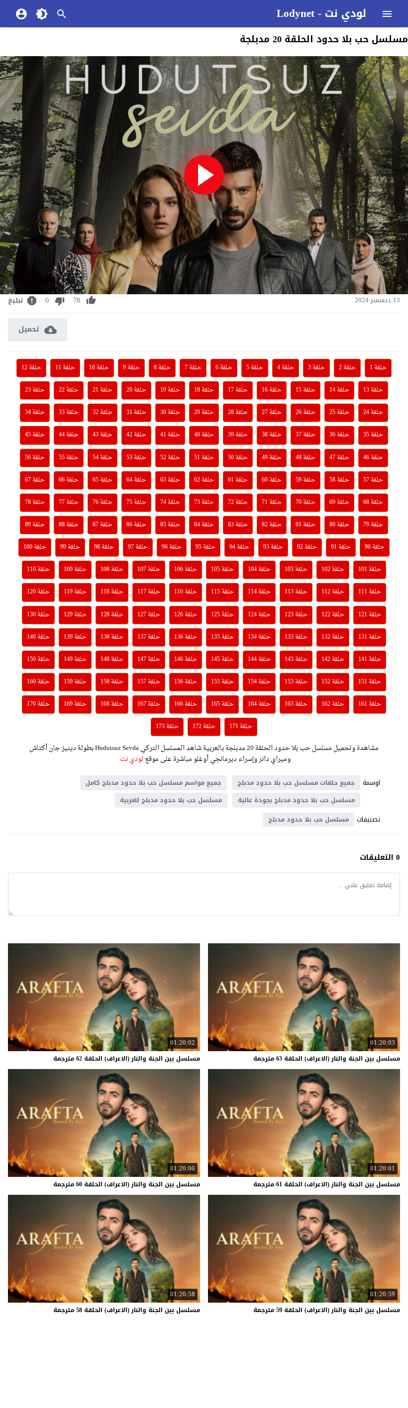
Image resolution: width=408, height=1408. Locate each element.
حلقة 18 (204, 390)
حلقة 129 (75, 614)
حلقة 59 (305, 480)
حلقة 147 (148, 659)
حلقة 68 (373, 502)
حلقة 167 (148, 704)
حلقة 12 (31, 367)
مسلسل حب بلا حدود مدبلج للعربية (171, 800)
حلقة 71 (272, 502)
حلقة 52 (170, 457)
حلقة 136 (185, 637)
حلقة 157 (148, 681)
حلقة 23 (35, 390)
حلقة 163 (296, 704)
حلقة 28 (238, 412)
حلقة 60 (272, 480)
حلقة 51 (204, 457)
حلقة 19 (170, 390)
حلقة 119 (75, 591)
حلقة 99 (70, 547)
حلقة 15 (305, 390)
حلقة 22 (69, 390)
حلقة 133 (296, 637)
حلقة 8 (162, 367)
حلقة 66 (69, 480)
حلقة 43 (102, 434)
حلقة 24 (373, 412)
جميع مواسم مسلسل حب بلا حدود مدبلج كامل (153, 782)
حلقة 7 (193, 367)
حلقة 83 (238, 524)
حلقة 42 (136, 434)
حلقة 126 (185, 614)
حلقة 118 (112, 591)
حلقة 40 (204, 434)
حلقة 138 (112, 637)
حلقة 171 (240, 726)
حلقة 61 (238, 480)
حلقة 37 (305, 434)
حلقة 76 (102, 502)
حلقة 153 (296, 681)
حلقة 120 (38, 591)
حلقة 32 (102, 412)
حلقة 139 (75, 637)
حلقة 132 (332, 637)
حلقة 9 (131, 367)
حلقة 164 (259, 704)
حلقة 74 (170, 502)
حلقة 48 (305, 457)
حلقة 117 (148, 591)
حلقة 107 (148, 569)
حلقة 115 (222, 591)
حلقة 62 (204, 480)
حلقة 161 (369, 704)
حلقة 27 (272, 412)
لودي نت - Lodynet (321, 13)
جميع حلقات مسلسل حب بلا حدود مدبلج (296, 782)
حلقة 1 (378, 367)
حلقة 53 (136, 457)
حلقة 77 (69, 502)
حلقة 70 (305, 502)
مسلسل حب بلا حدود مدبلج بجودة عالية (296, 800)
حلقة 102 (332, 569)
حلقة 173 (167, 726)
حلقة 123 (296, 614)
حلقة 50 (238, 457)
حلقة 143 (296, 659)
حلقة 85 (170, 524)
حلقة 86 (136, 524)
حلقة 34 (35, 412)
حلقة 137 (148, 637)
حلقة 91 (341, 547)
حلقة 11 (65, 367)
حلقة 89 (35, 524)
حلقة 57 (373, 480)
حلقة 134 (259, 637)
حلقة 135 (222, 637)
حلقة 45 (35, 434)
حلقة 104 (259, 569)
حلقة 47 (339, 457)
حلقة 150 (38, 659)
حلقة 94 (239, 547)
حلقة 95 (205, 547)
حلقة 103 (296, 569)
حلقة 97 (138, 547)
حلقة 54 (102, 457)
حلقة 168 (112, 704)
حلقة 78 (35, 502)
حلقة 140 (38, 637)
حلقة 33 (69, 412)
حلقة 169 (75, 704)
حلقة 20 (136, 390)
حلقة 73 (204, 502)
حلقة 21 (102, 390)
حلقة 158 (112, 681)
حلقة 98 (104, 547)
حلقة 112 (332, 591)
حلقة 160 (38, 681)
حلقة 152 (332, 681)
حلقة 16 (272, 390)
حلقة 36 (339, 434)
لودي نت (130, 759)
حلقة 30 (170, 412)
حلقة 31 (136, 412)
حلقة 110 (38, 569)
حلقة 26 (305, 412)
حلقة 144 (259, 659)
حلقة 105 (222, 569)
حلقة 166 (185, 704)
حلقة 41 (170, 434)
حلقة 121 (369, 614)
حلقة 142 (332, 659)
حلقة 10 (99, 367)
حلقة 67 (35, 480)
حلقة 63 (170, 480)
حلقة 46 (373, 457)
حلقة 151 (369, 681)
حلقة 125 (222, 614)
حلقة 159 (75, 681)
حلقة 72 (238, 502)
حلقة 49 (272, 457)
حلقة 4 (285, 367)
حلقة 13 (373, 390)
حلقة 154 (259, 681)
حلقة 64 (136, 480)
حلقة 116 (185, 591)
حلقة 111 (369, 591)
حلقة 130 (38, 614)
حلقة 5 (254, 367)
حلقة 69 (339, 502)
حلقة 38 (272, 434)
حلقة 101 (369, 569)
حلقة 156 (185, 681)
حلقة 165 (222, 704)
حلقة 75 (136, 502)
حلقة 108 (112, 569)
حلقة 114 (259, 591)
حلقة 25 (339, 412)
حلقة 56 (35, 457)
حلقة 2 (347, 367)
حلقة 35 (373, 434)
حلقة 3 (316, 367)
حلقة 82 (272, 524)
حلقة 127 (148, 614)
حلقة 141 (369, 659)
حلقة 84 (204, 524)
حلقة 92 (307, 547)
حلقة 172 (204, 726)
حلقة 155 (222, 681)
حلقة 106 (185, 569)
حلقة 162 (332, 704)
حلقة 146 (185, 659)
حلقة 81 (305, 524)
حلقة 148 (112, 659)
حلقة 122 (332, 614)
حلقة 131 (369, 637)
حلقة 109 (75, 569)
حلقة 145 (222, 659)
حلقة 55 (69, 457)
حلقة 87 (102, 524)
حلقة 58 (339, 480)
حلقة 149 (75, 659)
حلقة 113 (296, 591)
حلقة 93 (273, 547)
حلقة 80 (339, 524)
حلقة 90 (375, 547)
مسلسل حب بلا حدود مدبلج (308, 819)
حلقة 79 (373, 524)
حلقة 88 (69, 524)
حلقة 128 (112, 614)
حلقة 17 (238, 390)
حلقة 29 (204, 412)
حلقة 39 (238, 434)
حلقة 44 (69, 434)
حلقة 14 (339, 390)
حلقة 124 (259, 614)
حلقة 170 (38, 704)
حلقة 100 (34, 547)
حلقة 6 (223, 367)
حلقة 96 (172, 547)
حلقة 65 (102, 480)
